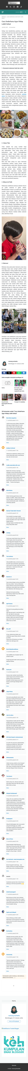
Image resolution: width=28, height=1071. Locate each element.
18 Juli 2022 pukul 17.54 (12, 957)
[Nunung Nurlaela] (14, 3)
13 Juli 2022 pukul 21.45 (12, 717)
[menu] (3, 12)
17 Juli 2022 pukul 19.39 (12, 914)
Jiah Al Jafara (9, 715)
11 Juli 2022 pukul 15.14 (12, 420)
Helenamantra (10, 757)
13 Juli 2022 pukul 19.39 (12, 672)
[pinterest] (14, 372)
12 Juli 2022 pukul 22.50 (12, 492)
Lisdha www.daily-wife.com (13, 465)
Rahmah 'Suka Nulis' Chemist (13, 510)
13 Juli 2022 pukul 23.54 (12, 841)
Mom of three (9, 839)
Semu (3, 387)
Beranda (14, 1065)
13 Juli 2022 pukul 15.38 (12, 558)
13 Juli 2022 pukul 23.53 (12, 821)
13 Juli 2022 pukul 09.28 (12, 535)
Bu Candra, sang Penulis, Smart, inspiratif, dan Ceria (19, 389)
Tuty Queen (9, 776)
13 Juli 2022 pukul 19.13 (12, 606)
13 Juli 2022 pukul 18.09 (12, 579)
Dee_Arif (8, 628)
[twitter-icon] (10, 7)
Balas (7, 442)
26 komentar (12, 27)
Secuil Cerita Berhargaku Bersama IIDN (7, 403)
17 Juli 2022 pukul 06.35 (12, 894)
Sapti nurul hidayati (11, 912)
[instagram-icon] (14, 7)
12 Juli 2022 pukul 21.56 (12, 467)
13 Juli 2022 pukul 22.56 (12, 795)
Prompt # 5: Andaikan (19, 402)
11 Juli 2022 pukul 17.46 (12, 450)
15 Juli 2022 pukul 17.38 (12, 861)
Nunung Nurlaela (16, 1068)
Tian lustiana (9, 556)
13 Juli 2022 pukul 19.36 (12, 651)
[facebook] (4, 372)
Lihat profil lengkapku (14, 1021)
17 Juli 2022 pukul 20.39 (12, 933)
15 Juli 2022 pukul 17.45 (12, 878)
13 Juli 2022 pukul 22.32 (12, 778)
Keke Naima (9, 490)
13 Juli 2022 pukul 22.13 (12, 739)
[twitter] (9, 372)
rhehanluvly (9, 954)
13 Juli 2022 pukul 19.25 (12, 631)
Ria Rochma (9, 931)
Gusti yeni (8, 669)
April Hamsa (9, 603)
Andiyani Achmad (10, 448)
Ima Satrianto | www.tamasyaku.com (15, 859)
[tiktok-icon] (21, 7)
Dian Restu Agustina (11, 418)
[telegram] (23, 372)
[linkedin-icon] (17, 7)
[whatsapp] (18, 372)
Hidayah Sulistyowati (11, 793)
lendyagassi (9, 818)
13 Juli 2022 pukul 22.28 (12, 760)
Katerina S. (9, 576)
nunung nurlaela (14, 1015)
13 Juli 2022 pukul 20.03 (12, 694)
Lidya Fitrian (9, 691)
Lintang (8, 532)
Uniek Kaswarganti (11, 892)
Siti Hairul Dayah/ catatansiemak (14, 737)
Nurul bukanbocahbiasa (12, 649)
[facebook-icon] (7, 7)
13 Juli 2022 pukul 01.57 (12, 513)
